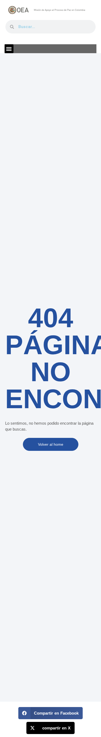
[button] (9, 48)
